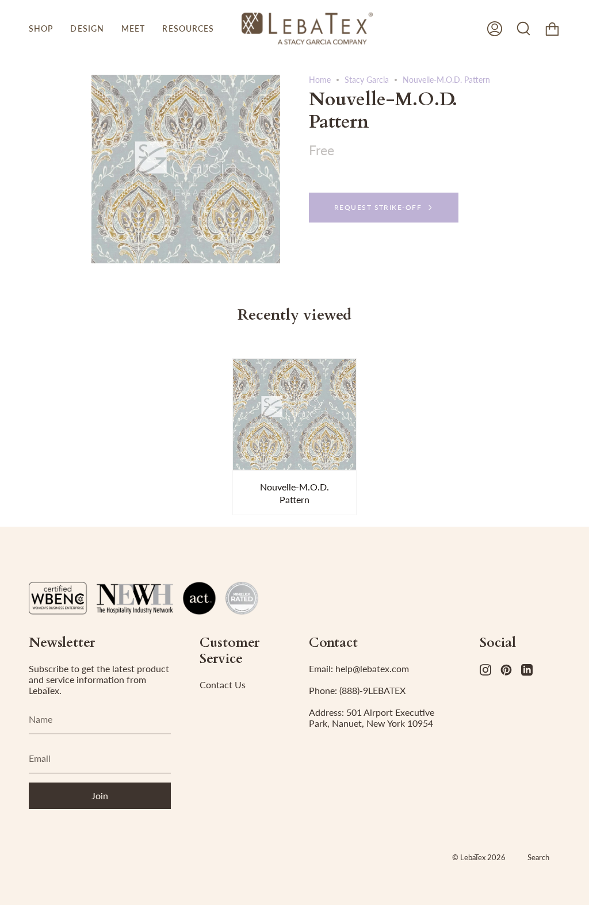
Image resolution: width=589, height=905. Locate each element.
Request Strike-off (378, 207)
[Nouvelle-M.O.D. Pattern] (295, 414)
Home (320, 80)
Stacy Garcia (367, 80)
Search (538, 857)
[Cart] (552, 28)
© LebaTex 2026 (479, 857)
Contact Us (223, 684)
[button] (41, 28)
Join (99, 795)
